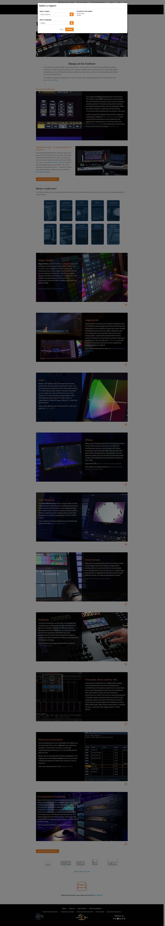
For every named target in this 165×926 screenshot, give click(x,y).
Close (61, 29)
